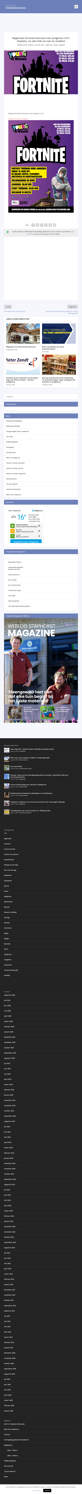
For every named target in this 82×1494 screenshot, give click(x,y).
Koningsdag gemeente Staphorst (16, 1440)
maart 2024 (8, 1148)
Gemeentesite (11, 479)
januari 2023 (8, 1221)
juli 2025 (7, 1063)
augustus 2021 (9, 1311)
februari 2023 (9, 1216)
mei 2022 (7, 1263)
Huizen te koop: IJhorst (14, 468)
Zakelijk (7, 975)
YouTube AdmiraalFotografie (19, 606)
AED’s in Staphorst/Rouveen (14, 1424)
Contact (7, 1434)
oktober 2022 (9, 1237)
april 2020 (7, 1395)
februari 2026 (9, 1027)
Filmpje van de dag (11, 865)
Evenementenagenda (14, 421)
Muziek (6, 907)
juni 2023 (7, 1195)
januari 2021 (8, 1348)
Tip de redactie (12, 484)
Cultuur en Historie (11, 854)
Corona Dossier (9, 849)
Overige (7, 917)
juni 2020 (7, 1384)
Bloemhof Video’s (14, 562)
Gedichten (8, 875)
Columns (7, 844)
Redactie (31, 45)
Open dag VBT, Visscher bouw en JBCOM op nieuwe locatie (32, 749)
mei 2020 (7, 1390)
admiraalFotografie (15, 567)
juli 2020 (7, 1379)
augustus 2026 (9, 995)
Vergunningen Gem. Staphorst (17, 431)
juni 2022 (7, 1258)
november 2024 (9, 1106)
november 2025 (9, 1042)
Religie (6, 939)
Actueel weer (11, 452)
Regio (56, 45)
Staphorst (8, 954)
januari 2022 (8, 1284)
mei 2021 (7, 1327)
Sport (30, 768)
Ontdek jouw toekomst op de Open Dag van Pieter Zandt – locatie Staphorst (22, 380)
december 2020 (9, 1353)
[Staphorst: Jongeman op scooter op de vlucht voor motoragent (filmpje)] (6, 803)
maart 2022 (8, 1274)
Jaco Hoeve (12, 580)
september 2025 (10, 1053)
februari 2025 (9, 1090)
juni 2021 (7, 1321)
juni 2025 (7, 1069)
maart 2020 (8, 1400)
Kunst (6, 891)
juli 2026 (7, 1000)
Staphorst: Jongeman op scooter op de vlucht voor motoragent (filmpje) (37, 802)
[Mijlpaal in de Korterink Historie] (23, 333)
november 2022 (9, 1232)
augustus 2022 (9, 1248)
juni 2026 (7, 1005)
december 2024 (9, 1100)
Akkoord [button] (47, 1490)
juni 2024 (7, 1132)
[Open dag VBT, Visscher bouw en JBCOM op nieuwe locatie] (6, 750)
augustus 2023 (9, 1184)
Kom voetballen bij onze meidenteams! (53, 348)
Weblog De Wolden (13, 426)
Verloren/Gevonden (13, 489)
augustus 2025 (9, 1058)
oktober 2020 (9, 1363)
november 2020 (9, 1358)
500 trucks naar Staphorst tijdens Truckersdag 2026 (29, 758)
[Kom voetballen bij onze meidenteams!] (59, 333)
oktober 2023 (9, 1174)
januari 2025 (8, 1095)
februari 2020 (9, 1405)
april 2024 (7, 1142)
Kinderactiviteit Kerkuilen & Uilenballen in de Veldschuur (31, 793)
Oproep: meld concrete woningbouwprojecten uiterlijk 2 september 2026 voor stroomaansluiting (39, 776)
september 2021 (10, 1306)
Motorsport (8, 902)
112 (5, 833)
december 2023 (9, 1163)
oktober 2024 (9, 1111)
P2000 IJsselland (12, 442)
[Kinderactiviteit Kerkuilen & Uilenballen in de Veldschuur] (6, 794)
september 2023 (10, 1179)
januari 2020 (8, 1411)
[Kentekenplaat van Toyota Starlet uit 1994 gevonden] (6, 812)
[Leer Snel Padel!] (6, 768)
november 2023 (9, 1169)
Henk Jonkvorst (14, 575)
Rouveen (7, 944)
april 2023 (7, 1206)
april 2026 (7, 1016)
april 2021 (7, 1332)
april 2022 (7, 1269)
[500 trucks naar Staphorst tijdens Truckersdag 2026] (6, 759)
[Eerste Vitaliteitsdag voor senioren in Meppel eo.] (6, 786)
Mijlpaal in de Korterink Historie (21, 347)
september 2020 (10, 1369)
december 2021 (9, 1290)
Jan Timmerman (14, 585)
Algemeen (49, 45)
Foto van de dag (10, 870)
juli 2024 (7, 1127)
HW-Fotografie (13, 601)
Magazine (7, 896)
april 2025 (7, 1079)
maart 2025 (8, 1084)
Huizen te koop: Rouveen (15, 463)
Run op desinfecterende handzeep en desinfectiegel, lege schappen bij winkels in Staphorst (58, 380)
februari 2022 (9, 1279)
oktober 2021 (9, 1300)
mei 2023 (7, 1200)
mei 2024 (7, 1137)
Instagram (10, 447)
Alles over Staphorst (13, 495)
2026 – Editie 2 (12, 1456)
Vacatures (8, 965)
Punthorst (8, 928)
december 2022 (9, 1226)
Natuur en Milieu (10, 912)
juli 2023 (7, 1190)
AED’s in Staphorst (13, 458)
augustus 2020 (9, 1374)
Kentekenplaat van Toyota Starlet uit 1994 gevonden (30, 811)
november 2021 (9, 1295)
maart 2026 (8, 1021)
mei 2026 (7, 1011)
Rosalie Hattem (14, 569)
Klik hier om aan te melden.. (18, 119)
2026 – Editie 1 (12, 1450)
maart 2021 (8, 1337)
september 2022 (10, 1242)
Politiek (7, 923)
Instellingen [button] (36, 1490)
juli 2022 (7, 1253)
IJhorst (6, 886)
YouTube (9, 437)
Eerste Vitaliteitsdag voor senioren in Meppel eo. (28, 785)
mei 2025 (7, 1074)
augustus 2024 (9, 1121)
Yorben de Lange (14, 590)
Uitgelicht (62, 45)
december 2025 (9, 1037)
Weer (6, 1477)
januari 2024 (8, 1158)
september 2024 (10, 1116)
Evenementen (24, 760)
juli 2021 (7, 1316)
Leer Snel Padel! (16, 766)
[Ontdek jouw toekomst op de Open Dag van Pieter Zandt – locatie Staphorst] (23, 365)
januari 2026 (8, 1032)
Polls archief (8, 1466)
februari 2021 (9, 1342)
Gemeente (8, 881)
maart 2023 (8, 1211)
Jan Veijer (11, 596)
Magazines (8, 1445)
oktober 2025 (9, 1048)
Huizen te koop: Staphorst (16, 474)
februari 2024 (9, 1153)
